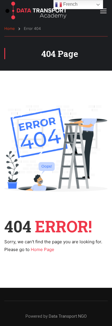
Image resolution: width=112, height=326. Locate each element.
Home (9, 28)
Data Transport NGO (68, 316)
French (70, 4)
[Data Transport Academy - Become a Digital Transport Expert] (36, 10)
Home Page (42, 249)
